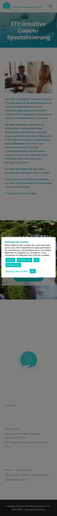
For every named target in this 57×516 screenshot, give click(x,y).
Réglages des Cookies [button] (17, 271)
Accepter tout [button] (24, 260)
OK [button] (36, 260)
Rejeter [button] (10, 260)
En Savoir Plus (13, 265)
